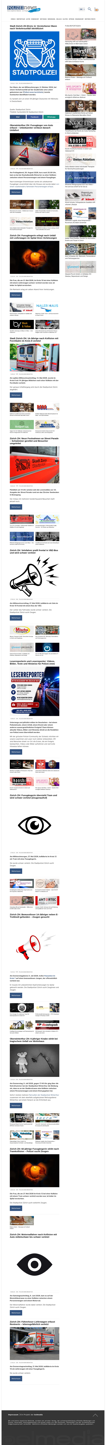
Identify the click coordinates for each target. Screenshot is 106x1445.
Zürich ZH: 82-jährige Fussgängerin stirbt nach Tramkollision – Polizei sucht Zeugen (34, 1150)
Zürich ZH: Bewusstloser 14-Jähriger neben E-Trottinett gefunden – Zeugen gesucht (34, 915)
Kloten (65, 19)
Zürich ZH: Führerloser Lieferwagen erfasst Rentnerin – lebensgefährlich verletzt (32, 1323)
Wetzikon (43, 19)
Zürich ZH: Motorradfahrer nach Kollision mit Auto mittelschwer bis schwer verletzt (33, 1235)
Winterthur (21, 19)
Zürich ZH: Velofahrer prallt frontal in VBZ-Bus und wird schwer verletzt (34, 551)
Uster (28, 19)
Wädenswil (51, 19)
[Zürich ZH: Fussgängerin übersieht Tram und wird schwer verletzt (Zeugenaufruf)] (34, 825)
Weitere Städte (90, 19)
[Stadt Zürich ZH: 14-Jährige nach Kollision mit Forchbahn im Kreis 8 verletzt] (34, 358)
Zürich (13, 19)
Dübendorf (35, 19)
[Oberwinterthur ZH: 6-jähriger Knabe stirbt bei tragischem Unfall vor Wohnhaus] (34, 1060)
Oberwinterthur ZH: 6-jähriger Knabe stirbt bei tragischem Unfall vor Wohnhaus (34, 1040)
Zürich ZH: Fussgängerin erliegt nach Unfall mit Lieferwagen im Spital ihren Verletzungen (33, 236)
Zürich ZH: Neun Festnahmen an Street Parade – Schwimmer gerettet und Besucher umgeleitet (34, 441)
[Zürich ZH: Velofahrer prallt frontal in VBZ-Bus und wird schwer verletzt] (34, 576)
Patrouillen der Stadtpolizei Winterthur (44, 1095)
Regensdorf (79, 19)
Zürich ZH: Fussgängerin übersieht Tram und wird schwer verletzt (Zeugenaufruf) (33, 796)
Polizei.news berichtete (33, 92)
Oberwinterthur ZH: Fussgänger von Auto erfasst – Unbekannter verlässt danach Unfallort (31, 127)
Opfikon (71, 19)
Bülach (59, 19)
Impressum (13, 1415)
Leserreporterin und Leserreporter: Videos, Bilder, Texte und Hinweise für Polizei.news (32, 662)
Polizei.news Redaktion (25, 83)
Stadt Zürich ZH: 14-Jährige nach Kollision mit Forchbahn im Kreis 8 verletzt (34, 339)
